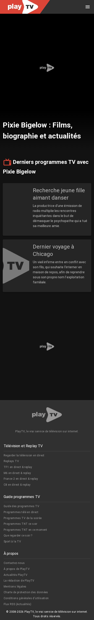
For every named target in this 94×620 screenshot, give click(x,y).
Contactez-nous (14, 563)
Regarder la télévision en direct (24, 455)
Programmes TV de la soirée (23, 518)
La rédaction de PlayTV (19, 580)
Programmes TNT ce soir (20, 523)
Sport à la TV (12, 541)
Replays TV (11, 461)
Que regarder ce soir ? (18, 535)
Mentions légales (15, 586)
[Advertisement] (47, 68)
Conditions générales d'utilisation (26, 598)
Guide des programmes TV (21, 506)
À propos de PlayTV (17, 569)
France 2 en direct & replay (21, 478)
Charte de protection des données (26, 592)
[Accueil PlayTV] (47, 415)
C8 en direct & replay (17, 484)
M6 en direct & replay (17, 473)
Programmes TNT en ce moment (25, 529)
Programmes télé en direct (21, 512)
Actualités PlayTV (16, 575)
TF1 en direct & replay (18, 467)
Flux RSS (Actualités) (17, 604)
